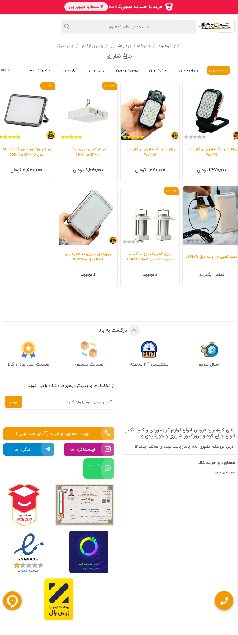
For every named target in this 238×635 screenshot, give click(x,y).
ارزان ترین (97, 70)
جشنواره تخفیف (37, 70)
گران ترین (69, 70)
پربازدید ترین (187, 70)
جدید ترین (157, 70)
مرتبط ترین (218, 70)
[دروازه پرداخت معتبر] (59, 599)
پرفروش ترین (127, 70)
